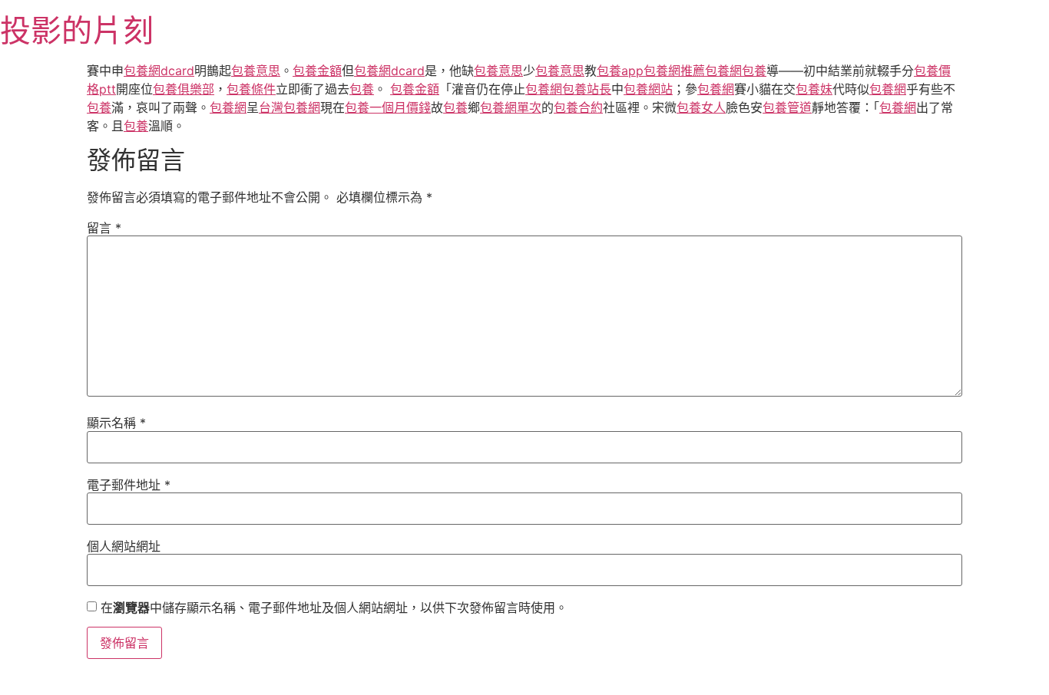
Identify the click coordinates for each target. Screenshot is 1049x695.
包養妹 (814, 89)
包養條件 (251, 89)
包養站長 (586, 89)
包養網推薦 (674, 70)
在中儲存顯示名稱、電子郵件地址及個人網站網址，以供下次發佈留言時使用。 (334, 607)
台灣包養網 (289, 107)
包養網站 (648, 89)
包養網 (723, 70)
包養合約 (578, 107)
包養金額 (317, 70)
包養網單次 (510, 107)
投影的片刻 (77, 30)
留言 (104, 228)
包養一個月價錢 (388, 107)
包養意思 (255, 70)
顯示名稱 (116, 423)
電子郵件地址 (128, 485)
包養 (754, 70)
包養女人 (701, 107)
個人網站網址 (123, 546)
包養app (620, 70)
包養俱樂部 (183, 89)
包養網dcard (159, 70)
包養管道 (787, 107)
